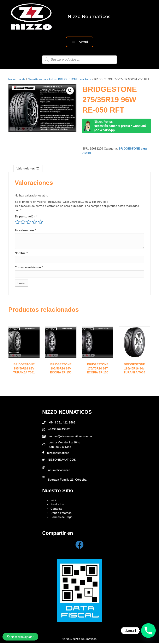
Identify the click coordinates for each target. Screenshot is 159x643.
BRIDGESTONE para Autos (75, 79)
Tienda (21, 79)
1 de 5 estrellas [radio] (17, 222)
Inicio (11, 79)
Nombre (21, 253)
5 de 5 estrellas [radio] (40, 222)
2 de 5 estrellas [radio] (22, 222)
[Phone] (148, 630)
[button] (79, 42)
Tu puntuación (26, 216)
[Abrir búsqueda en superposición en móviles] (79, 59)
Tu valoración (25, 230)
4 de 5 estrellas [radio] (34, 222)
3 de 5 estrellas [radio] (28, 222)
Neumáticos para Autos (42, 79)
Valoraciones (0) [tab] (28, 168)
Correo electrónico (29, 267)
